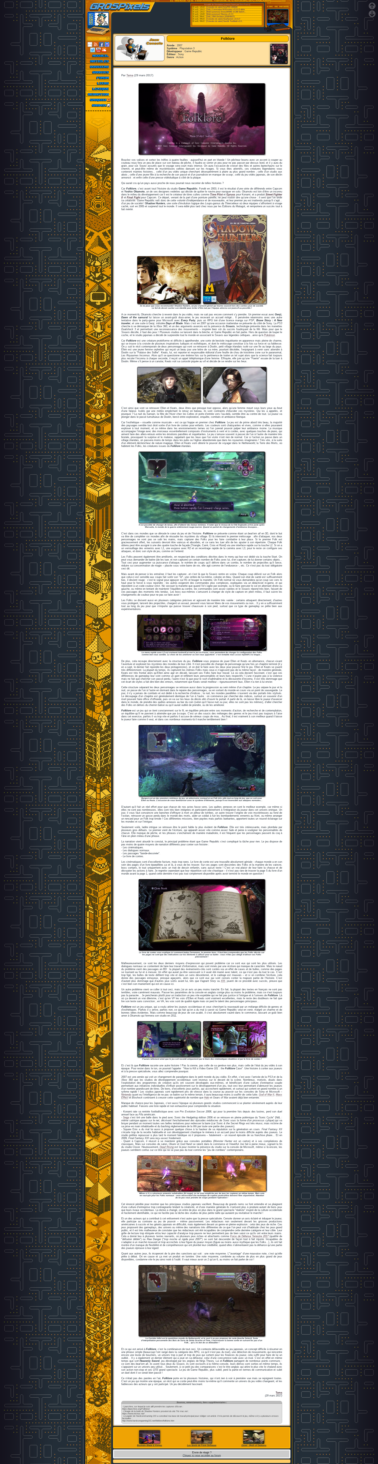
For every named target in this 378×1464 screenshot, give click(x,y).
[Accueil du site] (98, 55)
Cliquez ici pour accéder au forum (202, 1455)
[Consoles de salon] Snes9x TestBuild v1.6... (224, 21)
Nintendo (126, 1094)
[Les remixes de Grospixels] (98, 105)
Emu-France (245, 5)
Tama (129, 75)
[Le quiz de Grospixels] (98, 100)
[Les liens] (98, 83)
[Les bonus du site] (98, 72)
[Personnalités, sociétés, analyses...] (98, 67)
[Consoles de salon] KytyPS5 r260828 (221, 7)
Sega (126, 1117)
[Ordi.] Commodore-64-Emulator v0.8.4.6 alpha (225, 9)
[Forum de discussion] (98, 78)
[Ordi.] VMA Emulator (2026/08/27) (220, 17)
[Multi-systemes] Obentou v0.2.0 (219, 14)
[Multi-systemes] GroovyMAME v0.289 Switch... (226, 12)
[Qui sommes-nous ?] (98, 94)
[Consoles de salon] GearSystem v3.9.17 (223, 19)
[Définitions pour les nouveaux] (98, 89)
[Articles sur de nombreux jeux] (98, 61)
